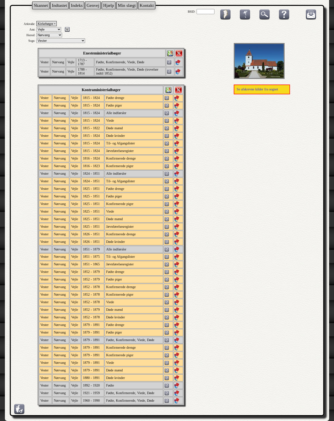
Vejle (70, 62)
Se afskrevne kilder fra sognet (257, 89)
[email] (310, 19)
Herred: (30, 35)
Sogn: (31, 41)
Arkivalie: (29, 24)
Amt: (32, 29)
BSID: (191, 11)
